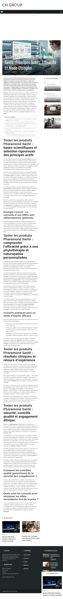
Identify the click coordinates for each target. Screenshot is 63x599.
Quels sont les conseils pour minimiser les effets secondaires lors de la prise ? (21, 135)
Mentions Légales (6, 568)
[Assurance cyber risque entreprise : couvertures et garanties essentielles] (52, 582)
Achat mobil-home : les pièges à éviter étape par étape (55, 556)
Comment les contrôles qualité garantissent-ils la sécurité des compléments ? (21, 134)
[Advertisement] (31, 28)
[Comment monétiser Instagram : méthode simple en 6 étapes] (46, 564)
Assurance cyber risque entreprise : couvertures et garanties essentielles (9, 539)
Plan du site (5, 570)
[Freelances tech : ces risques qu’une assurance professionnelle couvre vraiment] (31, 526)
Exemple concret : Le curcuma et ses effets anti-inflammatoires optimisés (20, 121)
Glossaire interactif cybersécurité (10, 573)
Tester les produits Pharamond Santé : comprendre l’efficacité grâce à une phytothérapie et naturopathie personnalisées (20, 124)
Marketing (26, 568)
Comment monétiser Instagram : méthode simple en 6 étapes (54, 564)
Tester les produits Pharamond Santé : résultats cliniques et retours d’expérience (20, 129)
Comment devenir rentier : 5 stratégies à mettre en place (53, 86)
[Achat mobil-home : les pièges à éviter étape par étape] (46, 555)
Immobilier (26, 565)
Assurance (46, 590)
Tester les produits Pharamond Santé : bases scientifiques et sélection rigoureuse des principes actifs (21, 119)
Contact (4, 572)
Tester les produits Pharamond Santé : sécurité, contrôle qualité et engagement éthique (20, 132)
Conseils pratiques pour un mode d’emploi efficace (16, 126)
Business (26, 562)
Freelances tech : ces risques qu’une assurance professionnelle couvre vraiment (30, 538)
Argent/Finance (27, 555)
